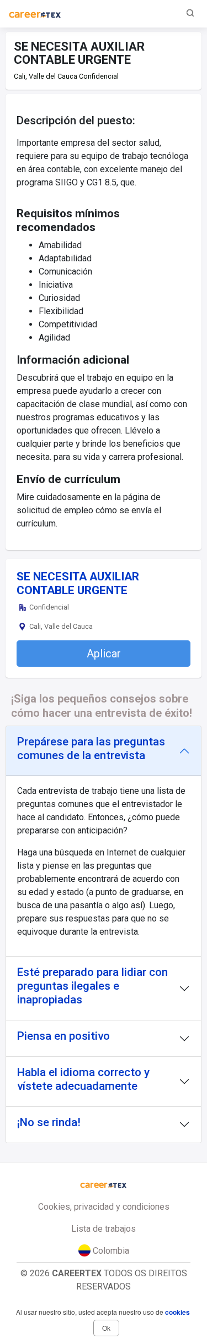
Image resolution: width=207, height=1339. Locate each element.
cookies (177, 1312)
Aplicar (104, 653)
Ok (106, 1327)
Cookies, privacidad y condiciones (103, 1206)
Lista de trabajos (103, 1228)
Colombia (110, 1250)
